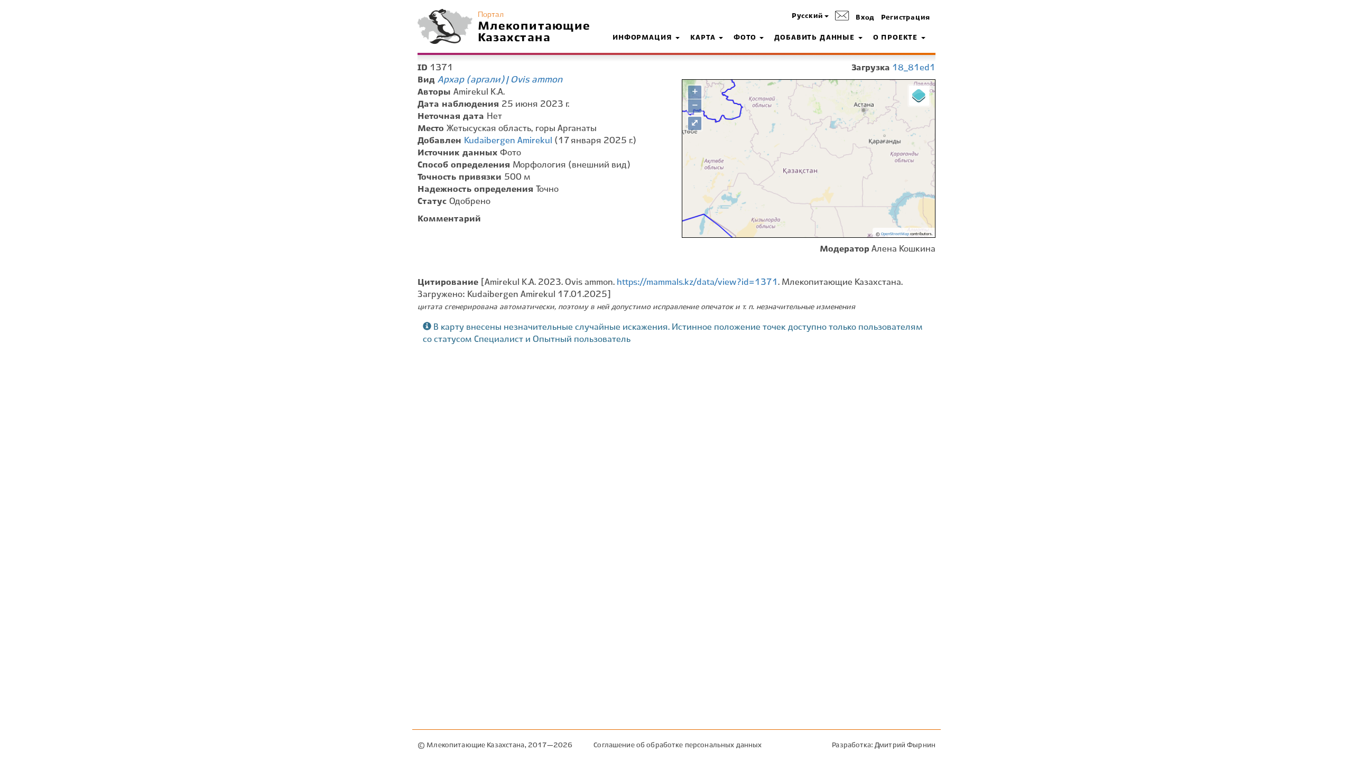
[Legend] (919, 96)
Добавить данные (815, 38)
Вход (865, 18)
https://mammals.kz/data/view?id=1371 (697, 282)
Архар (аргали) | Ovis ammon (500, 80)
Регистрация (905, 18)
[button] (810, 17)
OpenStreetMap (895, 234)
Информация (643, 38)
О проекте (896, 38)
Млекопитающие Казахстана (534, 32)
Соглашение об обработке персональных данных (678, 745)
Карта (704, 38)
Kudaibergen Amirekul (508, 141)
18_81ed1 (913, 68)
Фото (746, 38)
